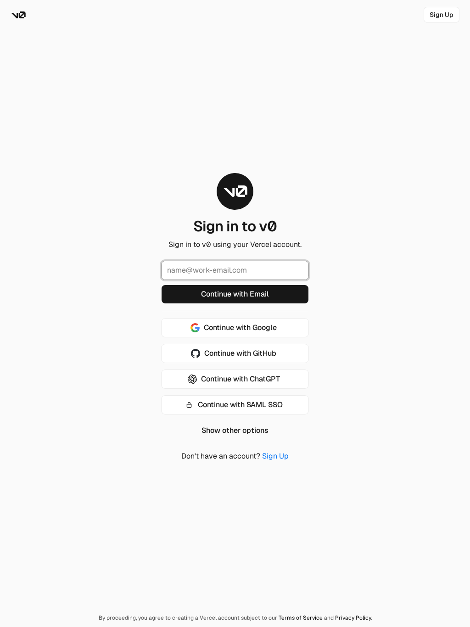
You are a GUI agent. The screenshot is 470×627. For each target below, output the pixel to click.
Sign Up (275, 456)
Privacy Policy (353, 617)
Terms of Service (301, 617)
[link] (441, 14)
